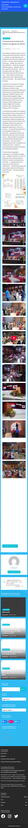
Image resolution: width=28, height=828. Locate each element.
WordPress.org (6, 739)
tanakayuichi (8, 48)
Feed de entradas (6, 734)
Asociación (14, 31)
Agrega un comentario (10, 546)
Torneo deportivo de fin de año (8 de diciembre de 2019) (12, 653)
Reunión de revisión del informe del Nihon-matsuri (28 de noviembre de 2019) (13, 673)
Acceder (4, 731)
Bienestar (3, 756)
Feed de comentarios (7, 737)
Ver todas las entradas (14, 572)
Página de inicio (5, 31)
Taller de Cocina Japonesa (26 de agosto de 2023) (13, 780)
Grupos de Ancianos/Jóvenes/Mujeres (11, 761)
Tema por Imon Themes (14, 826)
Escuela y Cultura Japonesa (8, 759)
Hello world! (6, 612)
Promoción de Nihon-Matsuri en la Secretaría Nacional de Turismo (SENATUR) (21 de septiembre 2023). (13, 786)
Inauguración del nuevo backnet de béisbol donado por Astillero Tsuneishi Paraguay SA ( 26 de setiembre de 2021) (13, 630)
